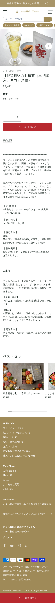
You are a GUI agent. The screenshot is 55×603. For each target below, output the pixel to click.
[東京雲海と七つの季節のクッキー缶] (23, 376)
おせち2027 (28, 25)
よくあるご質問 (11, 484)
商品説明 (7, 140)
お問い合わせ (10, 489)
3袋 (17, 99)
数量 (5, 94)
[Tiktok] (26, 545)
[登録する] (50, 513)
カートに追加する (27, 598)
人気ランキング (44, 25)
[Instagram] (19, 545)
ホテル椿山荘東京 (12, 71)
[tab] (9, 140)
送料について (10, 437)
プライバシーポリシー (14, 428)
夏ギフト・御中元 (12, 25)
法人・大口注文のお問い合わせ (19, 455)
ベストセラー (14, 356)
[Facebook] (4, 545)
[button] (6, 46)
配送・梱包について (13, 442)
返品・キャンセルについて (17, 432)
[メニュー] (5, 11)
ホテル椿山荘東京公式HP (16, 531)
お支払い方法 (10, 446)
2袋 (11, 99)
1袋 (5, 99)
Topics (6, 480)
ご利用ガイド (10, 470)
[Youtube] (11, 545)
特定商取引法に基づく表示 (17, 451)
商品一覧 (7, 475)
